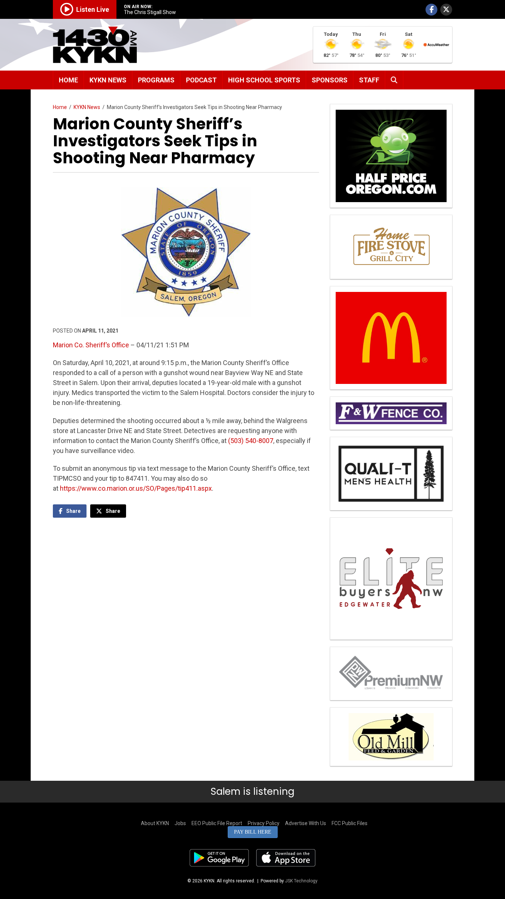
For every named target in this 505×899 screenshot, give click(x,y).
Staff (369, 80)
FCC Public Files (349, 823)
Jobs (180, 823)
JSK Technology (301, 880)
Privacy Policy (263, 823)
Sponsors (330, 80)
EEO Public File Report (217, 823)
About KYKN (155, 823)
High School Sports (264, 80)
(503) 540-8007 (250, 441)
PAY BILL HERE (252, 832)
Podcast (201, 80)
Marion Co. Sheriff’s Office (91, 345)
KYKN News (107, 80)
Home (68, 80)
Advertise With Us (305, 823)
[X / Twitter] (446, 10)
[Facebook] (431, 10)
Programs (156, 80)
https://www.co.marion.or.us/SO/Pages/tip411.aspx (136, 488)
